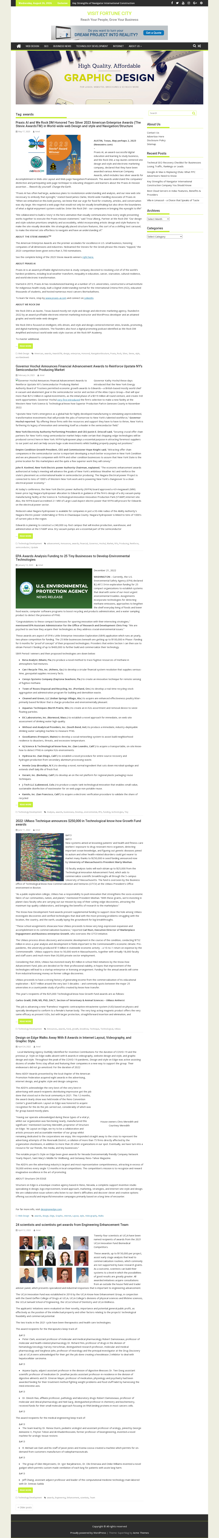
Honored (85, 353)
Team (92, 1497)
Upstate (34, 547)
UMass (117, 1029)
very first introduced (68, 399)
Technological (107, 1029)
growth (75, 1029)
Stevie (131, 353)
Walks (101, 1215)
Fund (68, 1029)
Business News (62, 46)
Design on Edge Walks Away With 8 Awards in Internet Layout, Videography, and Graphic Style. (73, 1039)
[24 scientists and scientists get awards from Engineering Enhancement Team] (54, 1235)
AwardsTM (57, 353)
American (38, 353)
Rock (119, 353)
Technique (94, 1029)
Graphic (59, 1215)
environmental (90, 812)
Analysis (50, 812)
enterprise (75, 353)
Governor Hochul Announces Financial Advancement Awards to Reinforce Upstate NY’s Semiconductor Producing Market (79, 368)
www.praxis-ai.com (55, 298)
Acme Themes (141, 1532)
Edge (52, 1215)
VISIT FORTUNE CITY (109, 13)
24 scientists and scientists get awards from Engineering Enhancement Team (72, 1225)
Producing (124, 543)
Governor (93, 543)
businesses (69, 812)
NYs (116, 543)
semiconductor (22, 547)
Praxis (113, 353)
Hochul (102, 543)
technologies (117, 812)
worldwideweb (22, 357)
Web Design (32, 46)
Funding (106, 812)
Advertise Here (155, 136)
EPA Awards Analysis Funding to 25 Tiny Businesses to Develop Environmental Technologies (73, 557)
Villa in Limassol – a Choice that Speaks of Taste (173, 200)
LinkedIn (88, 298)
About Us (134, 46)
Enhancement (73, 1497)
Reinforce (134, 543)
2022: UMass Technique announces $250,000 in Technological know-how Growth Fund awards (78, 822)
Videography (91, 1215)
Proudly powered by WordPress (88, 1532)
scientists (84, 1497)
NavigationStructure (100, 353)
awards (47, 353)
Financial (84, 543)
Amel (37, 131)
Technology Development (92, 46)
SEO (46, 46)
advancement (53, 543)
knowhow (84, 1029)
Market (110, 543)
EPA (100, 812)
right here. (88, 257)
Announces (66, 543)
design (66, 353)
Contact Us (153, 132)
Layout (75, 1215)
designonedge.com (51, 1209)
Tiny (126, 812)
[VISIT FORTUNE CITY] (19, 46)
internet (67, 1215)
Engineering (60, 1497)
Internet (118, 46)
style (137, 353)
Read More (25, 346)
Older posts (26, 1507)
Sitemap (151, 144)
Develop (79, 812)
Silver (125, 353)
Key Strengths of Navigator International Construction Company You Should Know (119, 3)
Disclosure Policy (156, 140)
